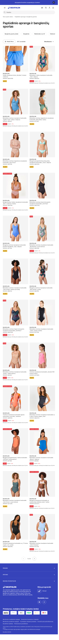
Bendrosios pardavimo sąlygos (11, 621)
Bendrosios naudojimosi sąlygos (11, 619)
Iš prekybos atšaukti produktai (28, 621)
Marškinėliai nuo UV (39, 34)
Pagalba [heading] (5, 568)
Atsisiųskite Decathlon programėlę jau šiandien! (27, 2)
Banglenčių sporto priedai (11, 34)
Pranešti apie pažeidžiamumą (45, 621)
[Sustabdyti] (54, 2)
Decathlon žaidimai (8, 623)
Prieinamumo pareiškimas (21, 623)
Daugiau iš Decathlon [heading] (9, 581)
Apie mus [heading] (5, 574)
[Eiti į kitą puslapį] (34, 559)
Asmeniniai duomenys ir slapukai (30, 619)
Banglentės (26, 34)
